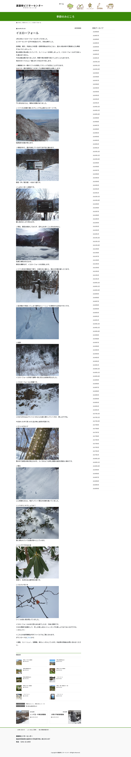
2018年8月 (96, 384)
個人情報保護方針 (44, 730)
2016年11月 (96, 462)
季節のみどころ (77, 28)
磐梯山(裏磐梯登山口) (61, 659)
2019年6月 (96, 346)
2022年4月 (96, 223)
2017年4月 (96, 443)
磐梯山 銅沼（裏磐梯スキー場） (63, 685)
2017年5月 (96, 440)
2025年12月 (96, 62)
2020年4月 (96, 309)
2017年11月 (96, 417)
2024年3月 (96, 140)
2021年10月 (96, 245)
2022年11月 (96, 196)
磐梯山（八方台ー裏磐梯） (28, 659)
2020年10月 (96, 290)
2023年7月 (96, 170)
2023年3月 (96, 185)
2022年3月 (96, 226)
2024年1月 (96, 148)
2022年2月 (96, 230)
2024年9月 (96, 118)
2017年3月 (96, 447)
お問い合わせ (21, 730)
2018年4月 (96, 399)
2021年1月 (96, 279)
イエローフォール (60, 677)
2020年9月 (96, 294)
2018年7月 (96, 387)
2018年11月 (96, 372)
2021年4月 (96, 267)
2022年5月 (96, 219)
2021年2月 (96, 275)
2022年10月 (96, 200)
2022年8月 (96, 208)
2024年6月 (96, 129)
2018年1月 (96, 410)
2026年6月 (96, 39)
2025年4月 (96, 92)
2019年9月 (96, 335)
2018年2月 (96, 406)
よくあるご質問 (31, 730)
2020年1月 (96, 320)
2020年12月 (96, 282)
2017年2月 (96, 451)
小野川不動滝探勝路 (57, 714)
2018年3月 (96, 402)
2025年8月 (96, 77)
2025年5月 (96, 88)
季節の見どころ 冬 (40, 704)
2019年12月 (96, 324)
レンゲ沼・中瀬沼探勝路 (38, 714)
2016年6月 (96, 481)
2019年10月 (96, 331)
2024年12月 (96, 106)
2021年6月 (96, 260)
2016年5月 (96, 485)
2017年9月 (96, 425)
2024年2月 (96, 144)
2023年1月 (96, 193)
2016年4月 (96, 488)
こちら (29, 637)
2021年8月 (96, 252)
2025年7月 (96, 80)
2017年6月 (96, 436)
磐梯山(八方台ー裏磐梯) (61, 668)
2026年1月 (96, 58)
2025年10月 (96, 69)
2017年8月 (96, 428)
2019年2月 (96, 361)
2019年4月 (96, 354)
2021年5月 (96, 264)
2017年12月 (96, 413)
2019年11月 (96, 327)
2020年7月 (96, 301)
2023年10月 (96, 159)
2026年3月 (96, 50)
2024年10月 (96, 114)
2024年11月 (96, 110)
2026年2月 (96, 54)
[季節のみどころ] (22, 717)
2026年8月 (96, 32)
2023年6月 (96, 174)
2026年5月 (96, 43)
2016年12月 (96, 458)
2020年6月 (96, 305)
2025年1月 (96, 103)
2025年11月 (96, 65)
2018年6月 (96, 391)
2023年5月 (96, 178)
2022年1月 (96, 234)
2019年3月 (96, 357)
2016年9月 (96, 470)
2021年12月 (96, 238)
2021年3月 (96, 271)
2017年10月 (96, 421)
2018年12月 (96, 369)
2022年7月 (96, 211)
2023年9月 (96, 163)
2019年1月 (96, 365)
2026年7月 (96, 35)
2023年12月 (96, 151)
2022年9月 (96, 204)
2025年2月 (96, 99)
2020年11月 (96, 286)
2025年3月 (96, 95)
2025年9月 (96, 73)
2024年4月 (96, 136)
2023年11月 (96, 155)
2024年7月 (96, 125)
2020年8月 (96, 297)
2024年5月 (96, 133)
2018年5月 (96, 395)
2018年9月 (96, 380)
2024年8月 (96, 121)
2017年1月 (96, 455)
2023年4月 (96, 181)
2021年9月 (96, 249)
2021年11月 (96, 241)
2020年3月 (96, 312)
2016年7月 (96, 477)
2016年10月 (96, 466)
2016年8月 (96, 473)
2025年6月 (96, 84)
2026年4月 (96, 47)
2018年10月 (96, 376)
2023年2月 (96, 189)
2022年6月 (96, 215)
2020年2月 (96, 316)
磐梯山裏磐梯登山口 (32, 706)
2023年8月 (96, 166)
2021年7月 (96, 256)
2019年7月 (96, 342)
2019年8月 (96, 339)
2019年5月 (96, 350)
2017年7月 (96, 432)
